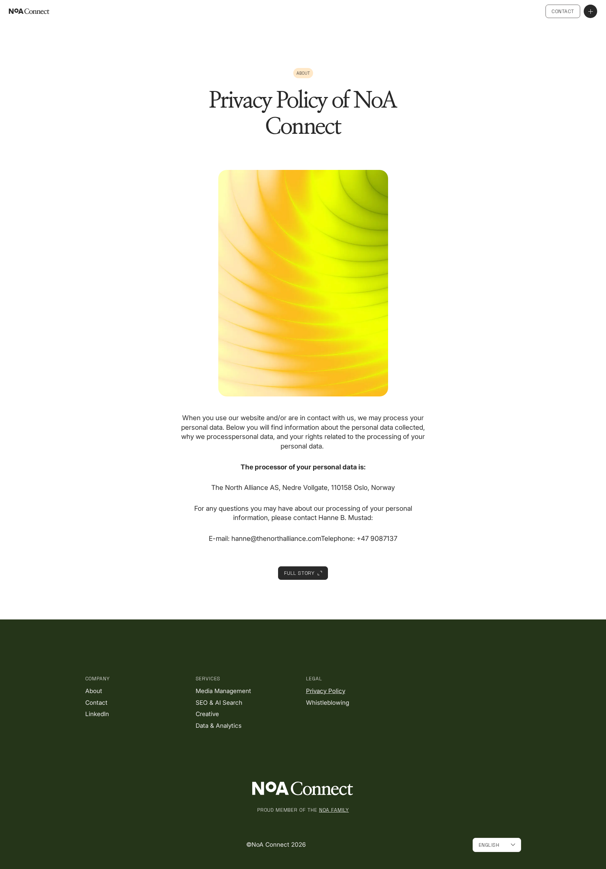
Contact (563, 11)
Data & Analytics (219, 725)
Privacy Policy (325, 690)
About (93, 690)
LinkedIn (97, 714)
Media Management (223, 690)
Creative (207, 714)
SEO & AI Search (219, 702)
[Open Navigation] (590, 11)
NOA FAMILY (334, 810)
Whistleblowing (327, 702)
